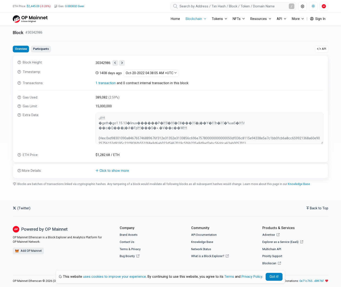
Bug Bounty (127, 256)
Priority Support (272, 256)
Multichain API (271, 249)
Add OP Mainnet (31, 250)
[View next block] (122, 63)
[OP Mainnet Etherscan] (30, 19)
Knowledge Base (299, 184)
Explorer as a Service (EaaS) (280, 242)
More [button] (296, 19)
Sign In (319, 19)
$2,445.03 (33, 6)
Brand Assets (129, 234)
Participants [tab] (41, 49)
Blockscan (269, 263)
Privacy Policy (251, 277)
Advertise (269, 234)
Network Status (201, 249)
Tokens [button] (217, 19)
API (324, 49)
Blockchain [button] (194, 19)
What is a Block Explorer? (208, 256)
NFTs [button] (237, 19)
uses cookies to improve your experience (114, 277)
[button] (170, 170)
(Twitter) (23, 208)
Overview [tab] (21, 49)
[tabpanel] (170, 116)
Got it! (274, 277)
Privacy (136, 249)
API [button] (279, 19)
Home (175, 19)
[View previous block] (115, 63)
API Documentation (204, 234)
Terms (124, 249)
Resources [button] (258, 19)
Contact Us (127, 242)
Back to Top (319, 208)
